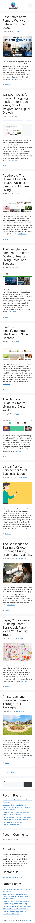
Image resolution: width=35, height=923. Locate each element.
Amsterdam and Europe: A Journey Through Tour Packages (15, 702)
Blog (6, 165)
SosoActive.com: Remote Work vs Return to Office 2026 (14, 22)
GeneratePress (26, 920)
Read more (18, 79)
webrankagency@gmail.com (12, 877)
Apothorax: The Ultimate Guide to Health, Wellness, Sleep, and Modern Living (16, 183)
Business (8, 84)
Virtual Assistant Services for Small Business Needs (15, 470)
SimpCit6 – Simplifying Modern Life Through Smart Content (16, 332)
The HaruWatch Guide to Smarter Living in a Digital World (15, 404)
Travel (7, 763)
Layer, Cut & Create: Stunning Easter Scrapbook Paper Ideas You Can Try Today (16, 627)
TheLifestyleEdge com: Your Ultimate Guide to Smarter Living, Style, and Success (16, 256)
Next (13, 772)
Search (5, 781)
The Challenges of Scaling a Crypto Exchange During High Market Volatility (17, 549)
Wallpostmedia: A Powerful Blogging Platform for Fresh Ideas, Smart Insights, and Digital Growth (16, 103)
